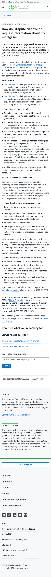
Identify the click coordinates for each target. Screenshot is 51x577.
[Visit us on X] (9, 514)
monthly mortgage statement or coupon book (23, 66)
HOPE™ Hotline (15, 308)
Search (7, 365)
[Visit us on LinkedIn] (14, 514)
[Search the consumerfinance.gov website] (47, 7)
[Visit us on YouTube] (20, 514)
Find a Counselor (16, 300)
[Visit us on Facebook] (4, 514)
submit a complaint (10, 290)
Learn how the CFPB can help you (16, 414)
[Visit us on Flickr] (25, 514)
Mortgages (8, 15)
